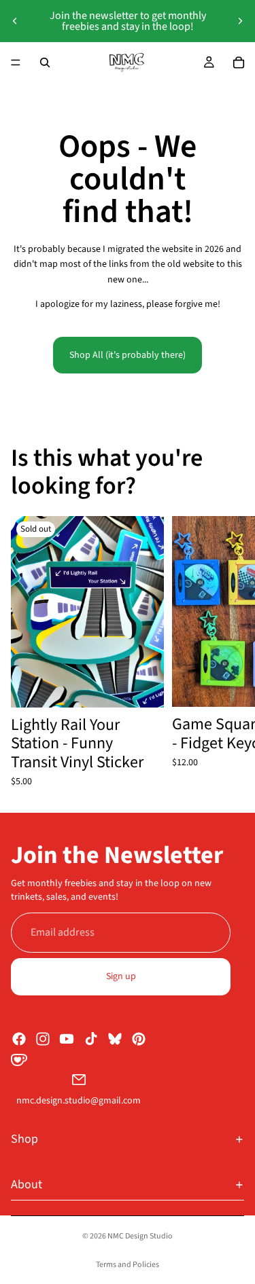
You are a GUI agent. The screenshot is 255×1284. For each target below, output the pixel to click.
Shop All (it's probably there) (127, 355)
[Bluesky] (115, 1038)
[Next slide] (240, 21)
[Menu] (15, 62)
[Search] (45, 62)
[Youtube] (66, 1038)
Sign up (121, 976)
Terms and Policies (127, 1264)
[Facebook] (19, 1038)
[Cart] (239, 62)
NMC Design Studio (140, 1236)
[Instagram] (43, 1038)
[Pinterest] (139, 1038)
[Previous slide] (15, 21)
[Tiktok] (91, 1038)
